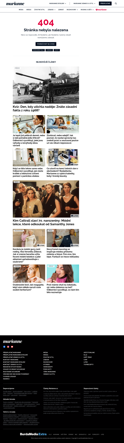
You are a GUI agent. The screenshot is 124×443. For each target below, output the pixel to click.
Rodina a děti (86, 9)
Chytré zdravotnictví (29, 404)
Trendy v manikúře (8, 402)
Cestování (9, 393)
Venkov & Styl (49, 374)
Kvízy (57, 50)
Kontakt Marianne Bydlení (14, 362)
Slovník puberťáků (17, 391)
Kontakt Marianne (10, 359)
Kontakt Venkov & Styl (12, 364)
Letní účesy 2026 (31, 406)
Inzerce (6, 379)
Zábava (51, 9)
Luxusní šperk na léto (9, 408)
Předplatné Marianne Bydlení (15, 355)
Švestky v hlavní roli (23, 415)
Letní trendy (14, 395)
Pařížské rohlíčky (32, 418)
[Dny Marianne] (101, 10)
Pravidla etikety (7, 391)
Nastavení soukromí (11, 371)
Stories (46, 364)
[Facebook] (4, 347)
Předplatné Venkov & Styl (14, 357)
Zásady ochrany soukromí (14, 369)
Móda (21, 9)
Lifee (86, 362)
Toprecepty (88, 364)
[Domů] (16, 3)
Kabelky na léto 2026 (19, 406)
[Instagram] (8, 347)
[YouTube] (12, 347)
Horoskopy (48, 367)
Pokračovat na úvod (46, 44)
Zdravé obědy (22, 395)
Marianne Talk (38, 50)
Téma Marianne (49, 371)
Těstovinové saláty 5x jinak (30, 424)
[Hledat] (116, 3)
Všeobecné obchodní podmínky (16, 374)
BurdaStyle (82, 434)
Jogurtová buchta (22, 418)
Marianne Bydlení (56, 3)
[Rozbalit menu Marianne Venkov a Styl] (94, 3)
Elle (85, 355)
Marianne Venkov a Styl (83, 3)
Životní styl (39, 9)
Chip (85, 359)
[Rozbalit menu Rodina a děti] (92, 9)
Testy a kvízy (27, 391)
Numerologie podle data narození (23, 393)
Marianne (56, 434)
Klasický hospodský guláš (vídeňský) (18, 422)
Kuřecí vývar (12, 418)
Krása (28, 9)
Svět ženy (88, 357)
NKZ (76, 434)
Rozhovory (71, 9)
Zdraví (61, 9)
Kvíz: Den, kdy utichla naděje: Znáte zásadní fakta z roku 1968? (60, 391)
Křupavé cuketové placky (10, 415)
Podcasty (47, 369)
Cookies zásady (9, 376)
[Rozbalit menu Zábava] (54, 9)
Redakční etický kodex (12, 367)
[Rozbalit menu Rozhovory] (77, 9)
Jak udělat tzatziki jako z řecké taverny (13, 420)
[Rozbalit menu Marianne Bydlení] (65, 3)
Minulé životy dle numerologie (23, 402)
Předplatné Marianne (12, 352)
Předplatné (105, 3)
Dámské (70, 434)
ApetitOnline (89, 352)
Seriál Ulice (19, 404)
